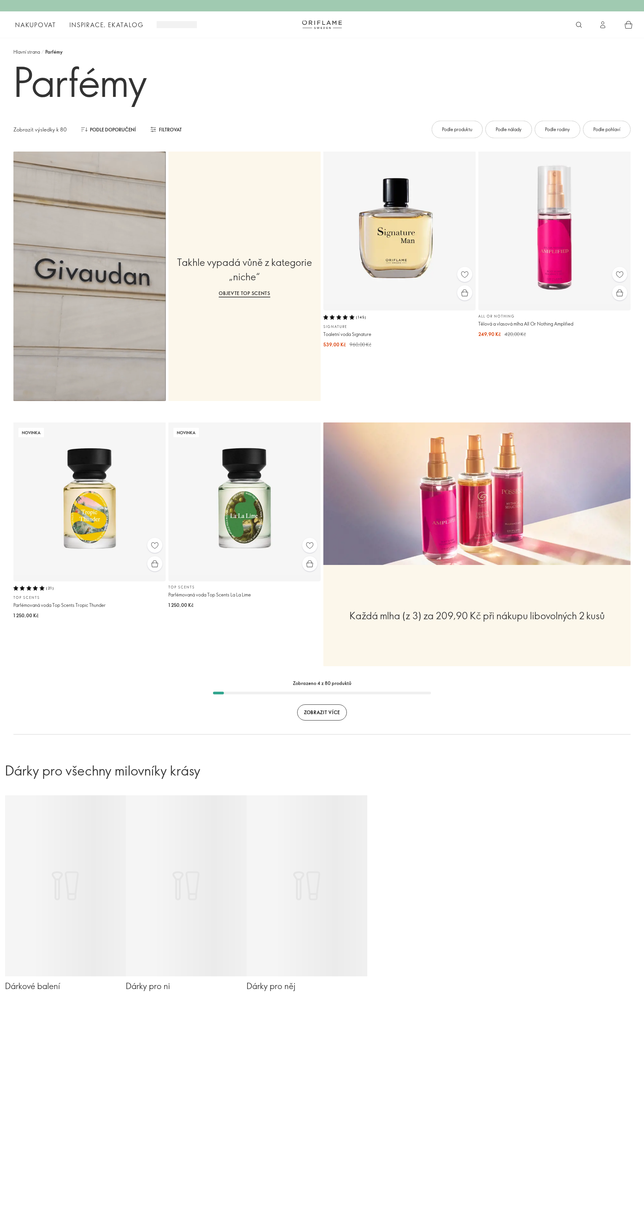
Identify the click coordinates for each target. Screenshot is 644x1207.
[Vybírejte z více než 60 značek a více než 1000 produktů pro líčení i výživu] (579, 25)
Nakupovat (35, 25)
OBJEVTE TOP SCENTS (244, 293)
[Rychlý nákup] (464, 292)
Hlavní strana (26, 52)
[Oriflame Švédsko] (322, 24)
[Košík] (629, 25)
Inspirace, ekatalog (106, 25)
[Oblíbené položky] (464, 274)
